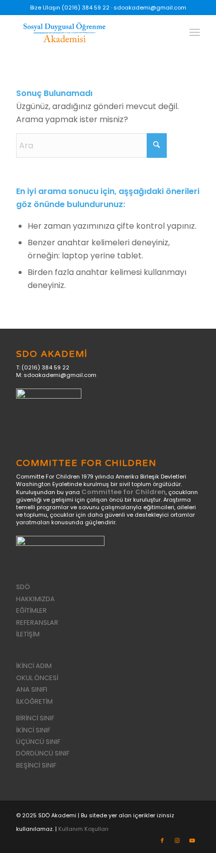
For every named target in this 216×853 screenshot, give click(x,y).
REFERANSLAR (37, 622)
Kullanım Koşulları (83, 829)
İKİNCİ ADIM (34, 666)
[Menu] (194, 32)
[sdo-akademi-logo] (89, 35)
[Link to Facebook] (162, 840)
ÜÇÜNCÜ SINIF (38, 741)
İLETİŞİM (28, 634)
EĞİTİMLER (31, 610)
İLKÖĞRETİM (34, 701)
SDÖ (23, 587)
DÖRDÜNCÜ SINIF (42, 753)
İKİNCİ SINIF (33, 730)
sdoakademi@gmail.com (150, 8)
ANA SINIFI (31, 689)
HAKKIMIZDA (35, 599)
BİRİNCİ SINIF (35, 718)
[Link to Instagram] (177, 840)
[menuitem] (194, 32)
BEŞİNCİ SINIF (36, 765)
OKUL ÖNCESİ (37, 678)
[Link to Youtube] (192, 840)
